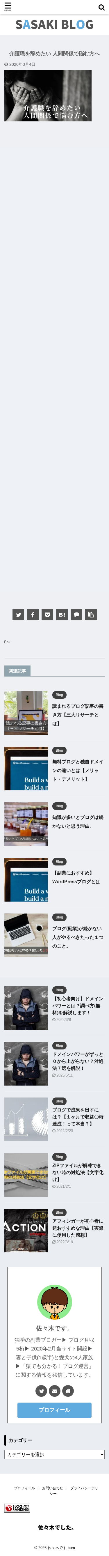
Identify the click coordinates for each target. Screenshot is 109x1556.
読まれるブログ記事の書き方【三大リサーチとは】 (77, 715)
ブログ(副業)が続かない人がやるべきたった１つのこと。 (77, 937)
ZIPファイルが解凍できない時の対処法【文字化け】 (77, 1172)
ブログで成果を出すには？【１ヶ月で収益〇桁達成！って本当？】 (77, 1116)
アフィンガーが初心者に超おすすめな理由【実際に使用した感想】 (77, 1228)
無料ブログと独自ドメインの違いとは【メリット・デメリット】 (77, 770)
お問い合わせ (52, 1488)
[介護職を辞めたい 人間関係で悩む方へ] (62, 614)
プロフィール (54, 1410)
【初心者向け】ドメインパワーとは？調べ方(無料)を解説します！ (77, 1005)
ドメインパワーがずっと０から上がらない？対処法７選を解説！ (77, 1061)
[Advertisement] (54, 363)
